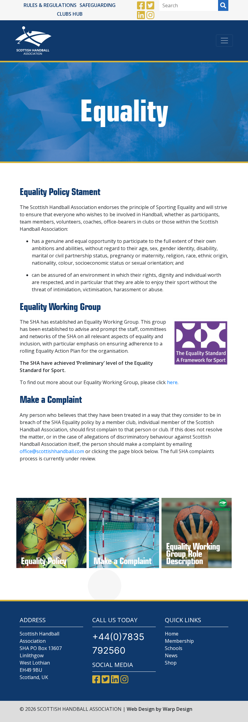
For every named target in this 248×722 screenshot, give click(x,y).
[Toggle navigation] (224, 40)
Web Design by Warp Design (159, 709)
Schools (173, 648)
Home (171, 633)
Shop (171, 662)
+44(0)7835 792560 (118, 643)
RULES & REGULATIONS (50, 5)
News (171, 655)
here (172, 382)
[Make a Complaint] (124, 533)
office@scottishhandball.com (52, 451)
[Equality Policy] (51, 533)
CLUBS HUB (70, 14)
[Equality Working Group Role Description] (197, 533)
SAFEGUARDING (98, 5)
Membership (179, 641)
